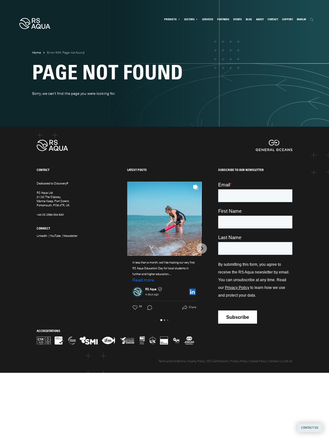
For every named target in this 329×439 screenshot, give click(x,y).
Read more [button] (143, 280)
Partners (223, 19)
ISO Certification (217, 361)
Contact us (309, 428)
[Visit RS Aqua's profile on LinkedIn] (137, 292)
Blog (249, 19)
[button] (127, 248)
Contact (273, 19)
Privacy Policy (239, 361)
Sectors (189, 19)
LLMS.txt (286, 361)
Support (287, 19)
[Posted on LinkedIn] (192, 292)
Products (170, 19)
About (260, 19)
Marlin (301, 19)
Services (207, 19)
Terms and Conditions (172, 361)
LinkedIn (42, 236)
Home (36, 52)
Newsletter (70, 236)
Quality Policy (196, 361)
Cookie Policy (258, 361)
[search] (311, 19)
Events (237, 19)
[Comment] (148, 307)
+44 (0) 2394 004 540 (50, 215)
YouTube (55, 236)
